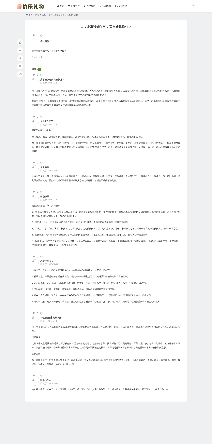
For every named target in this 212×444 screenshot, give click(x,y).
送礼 (44, 15)
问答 (37, 15)
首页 (31, 15)
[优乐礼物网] (31, 8)
